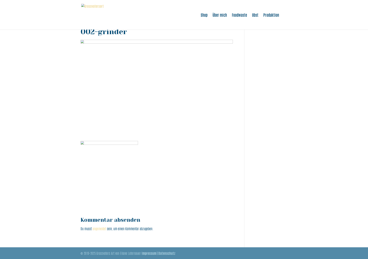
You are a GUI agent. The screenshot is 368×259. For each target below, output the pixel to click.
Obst (255, 15)
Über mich (220, 15)
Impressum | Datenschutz (158, 253)
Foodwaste (239, 15)
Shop (204, 15)
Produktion (271, 15)
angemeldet (99, 228)
